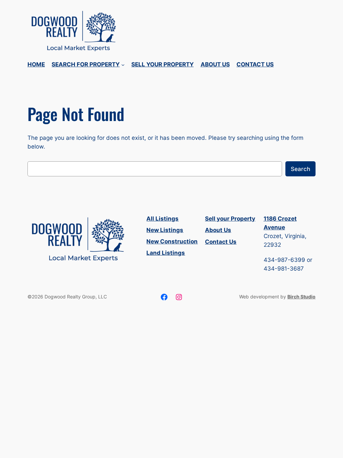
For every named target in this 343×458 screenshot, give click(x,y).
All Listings (162, 218)
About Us (218, 230)
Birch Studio (301, 296)
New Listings (164, 230)
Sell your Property (230, 218)
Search (300, 169)
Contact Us (220, 241)
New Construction (172, 241)
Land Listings (165, 252)
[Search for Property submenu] (123, 64)
